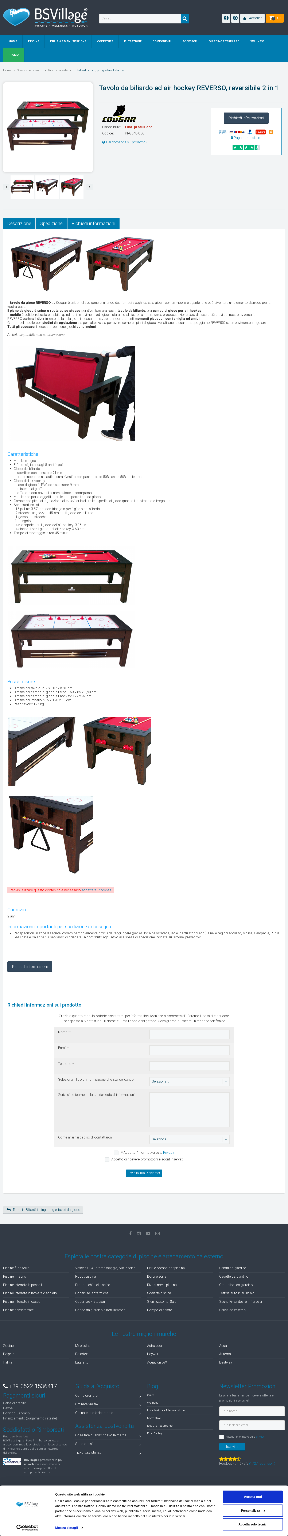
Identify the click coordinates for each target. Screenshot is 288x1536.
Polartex (81, 1354)
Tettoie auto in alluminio (237, 1293)
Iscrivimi (232, 1447)
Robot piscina (85, 1276)
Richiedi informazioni (246, 118)
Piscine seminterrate (18, 1310)
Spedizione (51, 223)
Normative (154, 1418)
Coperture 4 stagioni (90, 1302)
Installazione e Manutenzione (165, 1410)
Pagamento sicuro (247, 138)
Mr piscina (82, 1346)
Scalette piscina (159, 1293)
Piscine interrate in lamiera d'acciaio (30, 1293)
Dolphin (8, 1354)
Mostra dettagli (66, 1527)
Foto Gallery (154, 1433)
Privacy (168, 1153)
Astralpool (155, 1346)
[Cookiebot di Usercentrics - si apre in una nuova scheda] (27, 1528)
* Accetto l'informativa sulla (147, 1153)
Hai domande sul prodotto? (126, 142)
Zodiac (8, 1346)
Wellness (152, 1402)
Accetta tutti (253, 1496)
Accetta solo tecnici (252, 1524)
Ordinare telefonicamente (94, 1413)
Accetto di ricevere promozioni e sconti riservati (147, 1159)
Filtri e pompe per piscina (166, 1268)
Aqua (223, 1346)
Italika (7, 1362)
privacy (260, 1436)
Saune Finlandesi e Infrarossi (240, 1302)
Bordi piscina (156, 1276)
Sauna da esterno (232, 1310)
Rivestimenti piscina (162, 1285)
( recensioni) (262, 1463)
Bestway (225, 1362)
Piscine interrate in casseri (22, 1302)
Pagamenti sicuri (24, 1395)
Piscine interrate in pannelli (22, 1285)
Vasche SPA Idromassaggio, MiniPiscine (105, 1268)
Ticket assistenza (88, 1453)
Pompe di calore (159, 1310)
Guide (151, 1395)
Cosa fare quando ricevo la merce (101, 1435)
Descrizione (19, 223)
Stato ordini (84, 1444)
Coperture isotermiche (92, 1293)
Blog (152, 1386)
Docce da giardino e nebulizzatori (100, 1310)
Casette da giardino (234, 1276)
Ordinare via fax (87, 1404)
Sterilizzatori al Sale (161, 1302)
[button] (252, 18)
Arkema (225, 1354)
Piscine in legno (14, 1276)
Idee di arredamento (160, 1425)
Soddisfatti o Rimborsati (33, 1429)
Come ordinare (86, 1396)
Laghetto (82, 1362)
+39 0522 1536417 (32, 1386)
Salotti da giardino (232, 1268)
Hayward (153, 1354)
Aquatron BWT (158, 1362)
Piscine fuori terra (16, 1268)
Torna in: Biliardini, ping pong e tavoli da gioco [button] (46, 1210)
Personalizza (250, 1510)
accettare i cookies (96, 890)
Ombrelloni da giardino (236, 1285)
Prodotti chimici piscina (92, 1285)
